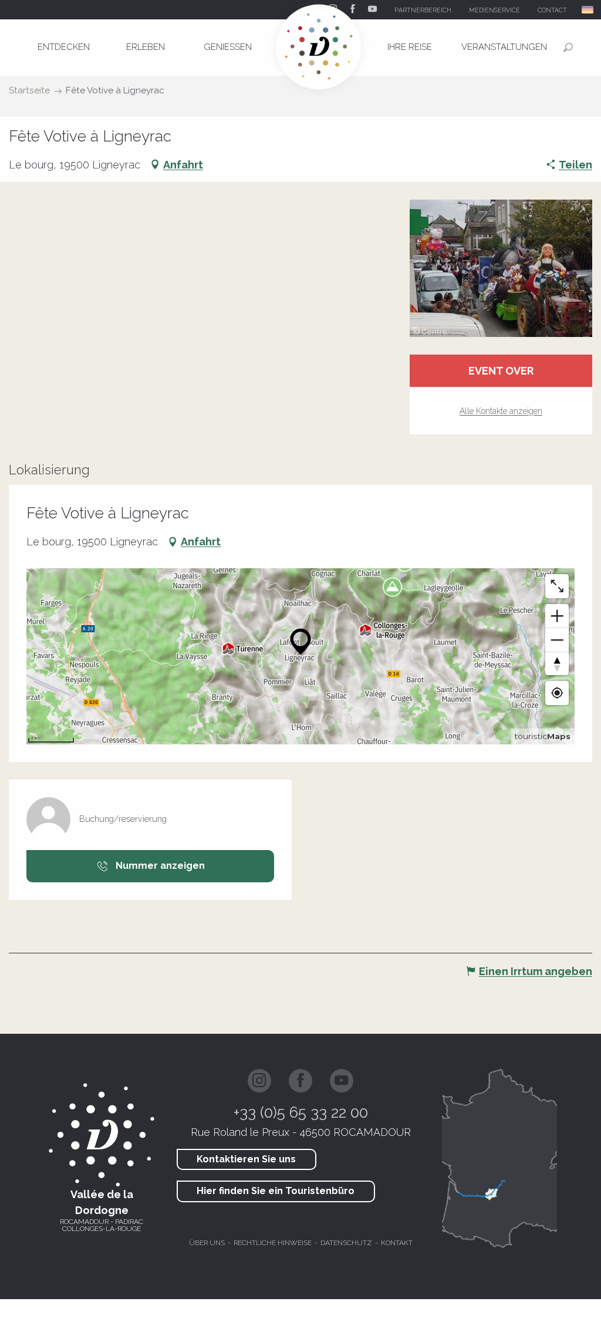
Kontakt (397, 1242)
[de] (588, 9)
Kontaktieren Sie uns (246, 1159)
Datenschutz (346, 1242)
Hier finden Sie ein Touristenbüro (275, 1190)
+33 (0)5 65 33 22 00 (301, 1112)
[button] (588, 9)
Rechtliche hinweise (273, 1242)
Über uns (207, 1242)
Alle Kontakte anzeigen (501, 411)
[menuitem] (63, 47)
